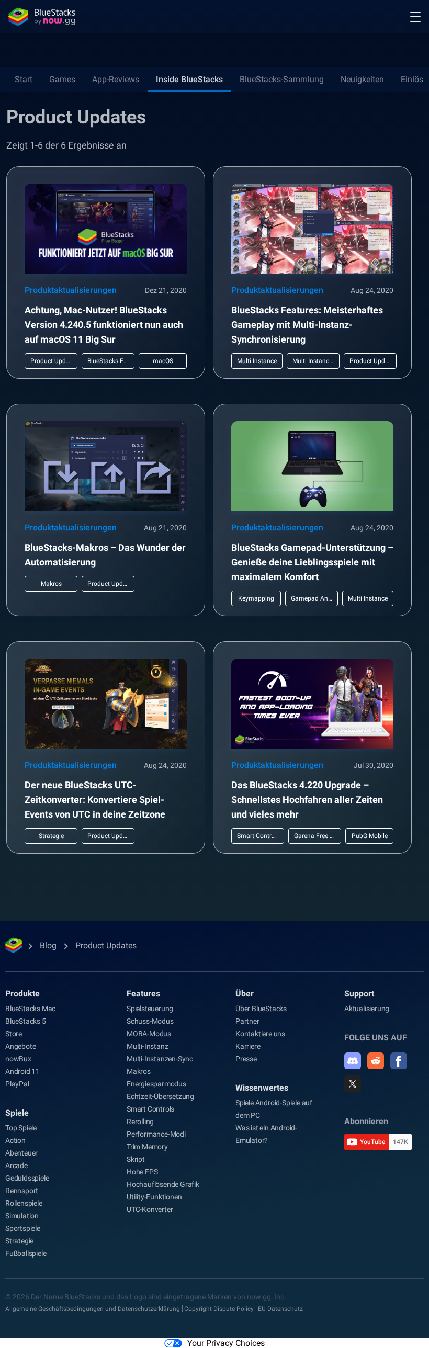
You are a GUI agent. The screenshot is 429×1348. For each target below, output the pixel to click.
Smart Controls (150, 1109)
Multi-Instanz (147, 1046)
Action (15, 1140)
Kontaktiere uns (260, 1033)
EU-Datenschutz (280, 1308)
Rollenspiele (23, 1203)
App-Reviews (115, 79)
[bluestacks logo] (41, 16)
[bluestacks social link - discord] (352, 1060)
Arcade (16, 1165)
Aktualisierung (366, 1008)
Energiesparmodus (156, 1084)
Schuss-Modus (150, 1021)
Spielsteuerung (150, 1008)
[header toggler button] (415, 16)
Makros (139, 1071)
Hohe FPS (142, 1172)
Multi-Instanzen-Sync (160, 1059)
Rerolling (140, 1121)
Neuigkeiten (362, 79)
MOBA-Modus (149, 1033)
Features (143, 994)
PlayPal (17, 1084)
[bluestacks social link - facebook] (398, 1060)
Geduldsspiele (27, 1178)
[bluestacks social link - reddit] (375, 1060)
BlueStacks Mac (30, 1008)
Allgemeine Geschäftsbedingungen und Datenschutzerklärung (92, 1308)
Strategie (19, 1241)
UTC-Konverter (150, 1209)
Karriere (247, 1046)
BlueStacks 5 (25, 1021)
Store (13, 1033)
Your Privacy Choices (226, 1343)
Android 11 (22, 1071)
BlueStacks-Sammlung (282, 79)
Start (23, 79)
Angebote (20, 1046)
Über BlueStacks (261, 1008)
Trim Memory (147, 1146)
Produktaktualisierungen (71, 290)
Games (62, 79)
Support (359, 994)
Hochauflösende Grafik (163, 1184)
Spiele (17, 1113)
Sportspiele (22, 1228)
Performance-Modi (156, 1134)
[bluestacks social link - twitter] (352, 1083)
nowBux (18, 1059)
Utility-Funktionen (154, 1197)
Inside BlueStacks (189, 79)
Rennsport (21, 1190)
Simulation (22, 1215)
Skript (136, 1159)
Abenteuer (21, 1153)
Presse (246, 1059)
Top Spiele (21, 1128)
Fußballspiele (25, 1253)
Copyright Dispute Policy (219, 1308)
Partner (247, 1021)
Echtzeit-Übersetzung (160, 1096)
